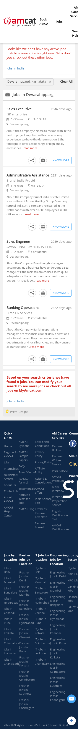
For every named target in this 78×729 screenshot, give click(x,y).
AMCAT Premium (58, 479)
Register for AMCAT (11, 454)
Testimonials (27, 489)
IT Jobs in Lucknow (40, 651)
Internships (11, 469)
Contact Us (11, 491)
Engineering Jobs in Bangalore (57, 601)
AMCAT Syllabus (24, 444)
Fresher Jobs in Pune (24, 647)
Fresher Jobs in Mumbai (24, 591)
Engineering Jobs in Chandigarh (57, 696)
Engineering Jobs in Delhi (58, 574)
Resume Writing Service (57, 460)
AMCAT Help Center (8, 511)
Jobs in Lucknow (10, 651)
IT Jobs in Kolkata (40, 631)
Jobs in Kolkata (9, 631)
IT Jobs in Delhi (40, 570)
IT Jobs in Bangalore (41, 590)
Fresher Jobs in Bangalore (25, 605)
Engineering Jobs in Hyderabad (57, 615)
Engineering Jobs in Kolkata (57, 653)
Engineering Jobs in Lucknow (57, 682)
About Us (10, 485)
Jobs (59, 21)
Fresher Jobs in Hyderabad (26, 619)
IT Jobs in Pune (40, 621)
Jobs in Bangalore (10, 590)
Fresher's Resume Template (41, 513)
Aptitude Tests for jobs (24, 499)
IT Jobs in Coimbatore (42, 641)
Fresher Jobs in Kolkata (24, 661)
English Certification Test (60, 515)
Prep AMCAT (60, 470)
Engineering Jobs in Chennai (57, 629)
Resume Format (40, 525)
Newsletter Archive (11, 477)
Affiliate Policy (40, 470)
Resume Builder (57, 448)
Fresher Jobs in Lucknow (25, 690)
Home (8, 446)
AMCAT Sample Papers (23, 456)
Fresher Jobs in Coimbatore (27, 676)
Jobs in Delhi (8, 570)
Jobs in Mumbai (9, 580)
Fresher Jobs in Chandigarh (26, 704)
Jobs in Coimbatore (11, 641)
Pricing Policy (43, 462)
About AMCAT (8, 499)
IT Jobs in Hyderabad (42, 601)
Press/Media (27, 472)
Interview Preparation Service (59, 501)
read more (30, 148)
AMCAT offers (39, 491)
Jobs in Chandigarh (11, 662)
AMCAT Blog (26, 509)
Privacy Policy (39, 454)
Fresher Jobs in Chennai (24, 633)
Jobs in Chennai (9, 611)
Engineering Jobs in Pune (58, 641)
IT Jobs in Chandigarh (42, 662)
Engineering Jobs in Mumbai (57, 586)
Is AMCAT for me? (25, 481)
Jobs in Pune (8, 621)
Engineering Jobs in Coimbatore (57, 668)
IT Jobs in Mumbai (40, 580)
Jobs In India (15, 68)
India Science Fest (43, 501)
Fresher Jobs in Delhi (24, 576)
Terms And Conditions (42, 444)
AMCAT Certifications (60, 527)
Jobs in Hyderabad (11, 601)
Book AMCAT (44, 21)
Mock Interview (58, 489)
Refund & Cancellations (43, 481)
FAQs (22, 466)
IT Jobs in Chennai (40, 611)
